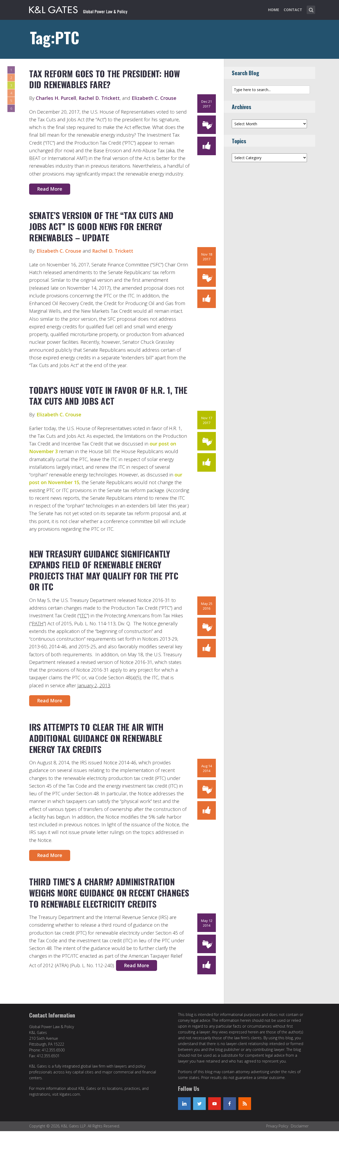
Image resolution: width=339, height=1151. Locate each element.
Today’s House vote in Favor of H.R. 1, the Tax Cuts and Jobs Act (108, 395)
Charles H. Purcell (56, 98)
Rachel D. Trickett (99, 98)
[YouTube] (214, 1103)
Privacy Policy (277, 1125)
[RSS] (244, 1103)
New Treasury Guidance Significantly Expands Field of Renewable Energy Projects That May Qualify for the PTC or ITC (103, 570)
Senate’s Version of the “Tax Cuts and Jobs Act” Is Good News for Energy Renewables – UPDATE (101, 226)
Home (273, 9)
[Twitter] (199, 1103)
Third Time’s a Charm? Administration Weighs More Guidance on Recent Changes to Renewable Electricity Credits (109, 892)
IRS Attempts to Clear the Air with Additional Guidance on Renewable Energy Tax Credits (96, 738)
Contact (293, 9)
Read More (49, 189)
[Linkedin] (184, 1103)
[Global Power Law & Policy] (78, 9)
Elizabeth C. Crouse (154, 98)
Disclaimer (300, 1125)
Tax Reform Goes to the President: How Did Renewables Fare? (104, 79)
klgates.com (70, 1094)
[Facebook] (229, 1103)
